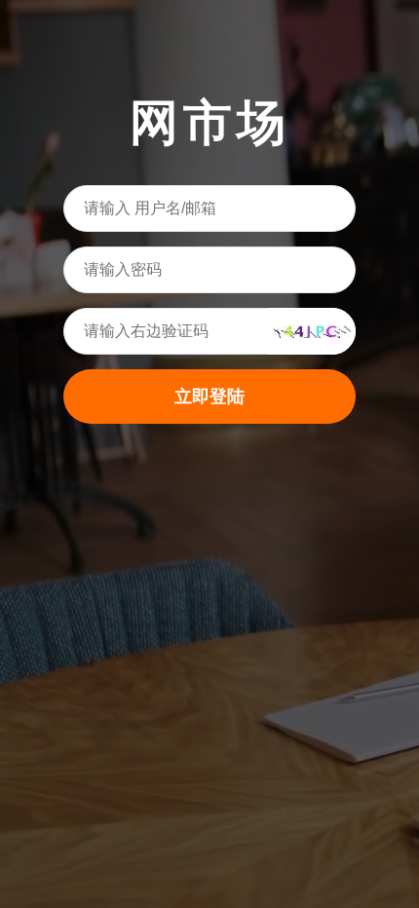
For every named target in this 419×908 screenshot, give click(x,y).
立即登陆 (209, 396)
